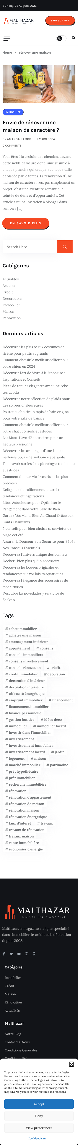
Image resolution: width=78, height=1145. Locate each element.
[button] (71, 1064)
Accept (39, 1104)
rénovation (17, 791)
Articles (9, 285)
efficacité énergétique (27, 693)
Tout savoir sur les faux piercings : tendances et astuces (39, 466)
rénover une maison (35, 52)
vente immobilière (24, 842)
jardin (60, 752)
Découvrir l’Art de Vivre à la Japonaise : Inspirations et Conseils (34, 376)
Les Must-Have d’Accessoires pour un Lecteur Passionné (33, 440)
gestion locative (21, 719)
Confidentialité (37, 1138)
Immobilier (11, 305)
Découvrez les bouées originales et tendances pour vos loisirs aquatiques (33, 570)
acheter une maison (25, 635)
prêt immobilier (22, 778)
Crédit (8, 292)
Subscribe (60, 20)
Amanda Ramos (19, 139)
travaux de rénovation (26, 830)
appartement (19, 648)
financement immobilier (29, 706)
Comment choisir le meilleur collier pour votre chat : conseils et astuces (35, 428)
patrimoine (59, 765)
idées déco (53, 719)
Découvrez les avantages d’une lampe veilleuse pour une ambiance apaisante (34, 453)
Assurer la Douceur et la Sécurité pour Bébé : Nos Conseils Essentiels (39, 544)
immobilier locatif (51, 726)
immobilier (18, 726)
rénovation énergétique (28, 817)
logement (16, 758)
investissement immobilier (31, 745)
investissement (21, 739)
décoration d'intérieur (27, 680)
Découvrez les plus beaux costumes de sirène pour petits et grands (34, 350)
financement (62, 700)
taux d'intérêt (20, 823)
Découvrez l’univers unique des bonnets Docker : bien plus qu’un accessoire (35, 557)
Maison (8, 311)
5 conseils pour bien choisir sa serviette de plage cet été (37, 531)
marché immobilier (24, 765)
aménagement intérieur (28, 641)
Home (8, 52)
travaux (47, 823)
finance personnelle (25, 713)
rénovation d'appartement (30, 797)
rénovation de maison (26, 804)
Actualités (11, 279)
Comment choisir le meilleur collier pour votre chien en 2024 (35, 363)
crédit (55, 667)
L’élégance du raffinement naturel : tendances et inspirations (31, 492)
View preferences (39, 1128)
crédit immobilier (23, 674)
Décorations (12, 298)
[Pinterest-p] (34, 953)
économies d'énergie (26, 849)
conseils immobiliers (26, 654)
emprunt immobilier (25, 700)
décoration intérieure (26, 687)
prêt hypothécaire (23, 771)
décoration (56, 674)
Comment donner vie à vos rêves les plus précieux (35, 479)
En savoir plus (25, 223)
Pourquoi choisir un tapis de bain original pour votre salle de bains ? (36, 415)
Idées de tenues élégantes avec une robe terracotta (35, 389)
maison (40, 758)
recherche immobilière (28, 784)
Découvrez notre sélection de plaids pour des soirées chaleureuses (36, 402)
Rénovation (12, 318)
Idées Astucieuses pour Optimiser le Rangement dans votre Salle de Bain (32, 505)
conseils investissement (28, 661)
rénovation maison (24, 810)
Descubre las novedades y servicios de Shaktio (33, 596)
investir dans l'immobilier (30, 732)
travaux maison (21, 836)
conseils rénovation (25, 667)
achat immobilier (23, 629)
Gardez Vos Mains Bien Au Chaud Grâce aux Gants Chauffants (38, 518)
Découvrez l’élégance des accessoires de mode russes (35, 583)
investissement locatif (27, 752)
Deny (39, 1116)
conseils (46, 648)
